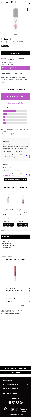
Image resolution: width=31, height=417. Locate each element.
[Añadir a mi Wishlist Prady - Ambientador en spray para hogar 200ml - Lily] (22, 193)
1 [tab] (15, 34)
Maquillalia (7, 380)
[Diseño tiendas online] (24, 409)
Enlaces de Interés (10, 393)
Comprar (8, 224)
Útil (27, 157)
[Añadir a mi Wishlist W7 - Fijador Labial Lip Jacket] (28, 9)
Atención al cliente (10, 384)
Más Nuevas (26, 134)
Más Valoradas (6, 134)
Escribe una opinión (15, 103)
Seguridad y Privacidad (11, 389)
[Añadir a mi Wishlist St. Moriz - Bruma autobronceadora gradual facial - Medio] (8, 193)
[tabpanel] (15, 19)
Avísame (16, 53)
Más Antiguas (16, 134)
